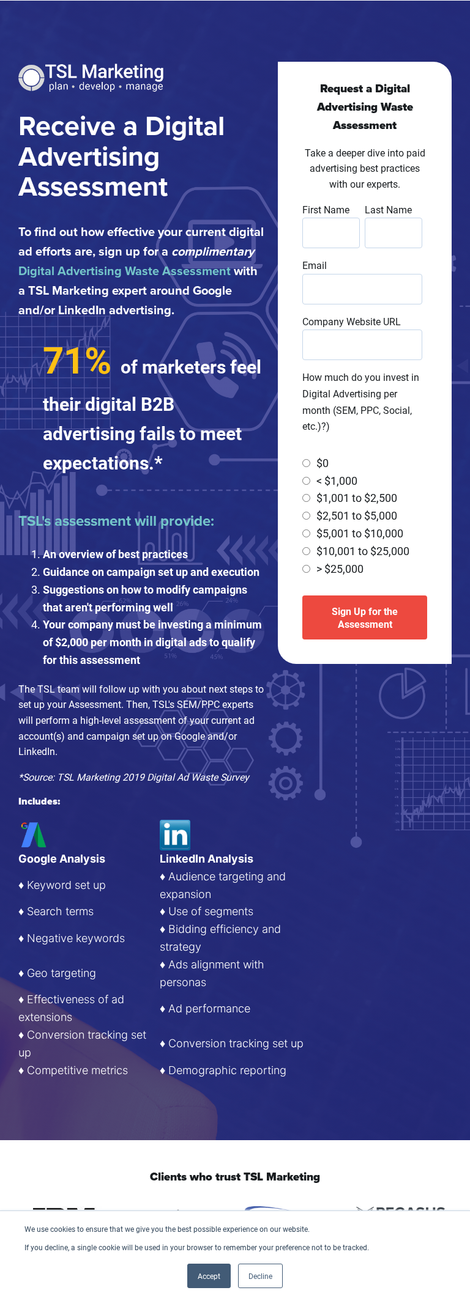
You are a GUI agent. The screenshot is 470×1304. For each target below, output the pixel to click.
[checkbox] (362, 516)
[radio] (362, 463)
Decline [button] (260, 1276)
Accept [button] (209, 1276)
